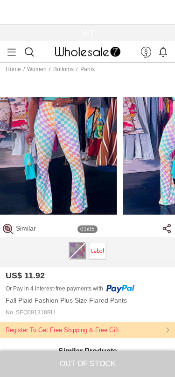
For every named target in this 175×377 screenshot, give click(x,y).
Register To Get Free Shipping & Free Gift (62, 330)
